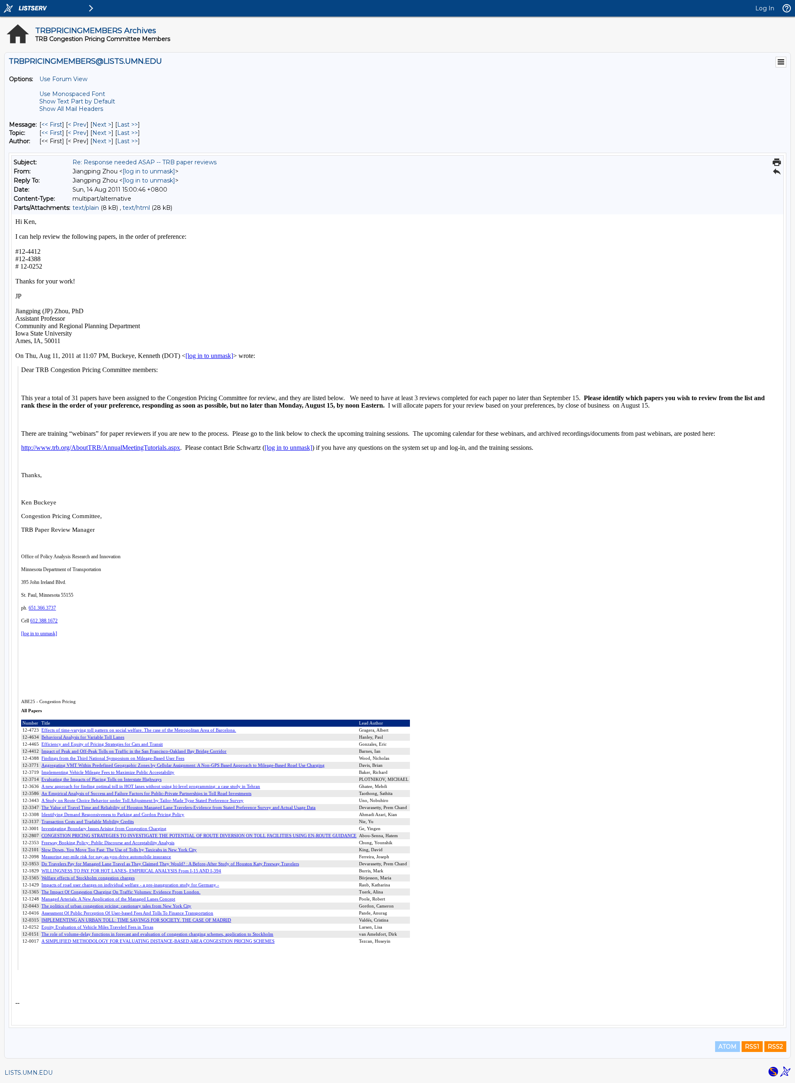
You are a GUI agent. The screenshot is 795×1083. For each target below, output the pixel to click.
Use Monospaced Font (72, 94)
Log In (764, 8)
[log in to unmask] (149, 171)
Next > (101, 124)
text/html (136, 207)
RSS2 (775, 1046)
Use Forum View (63, 79)
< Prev (77, 124)
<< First (51, 124)
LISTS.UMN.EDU (29, 1072)
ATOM (727, 1046)
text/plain (85, 207)
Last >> (127, 124)
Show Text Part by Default (77, 101)
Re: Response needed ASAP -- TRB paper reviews (144, 162)
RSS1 (752, 1046)
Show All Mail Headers (71, 109)
